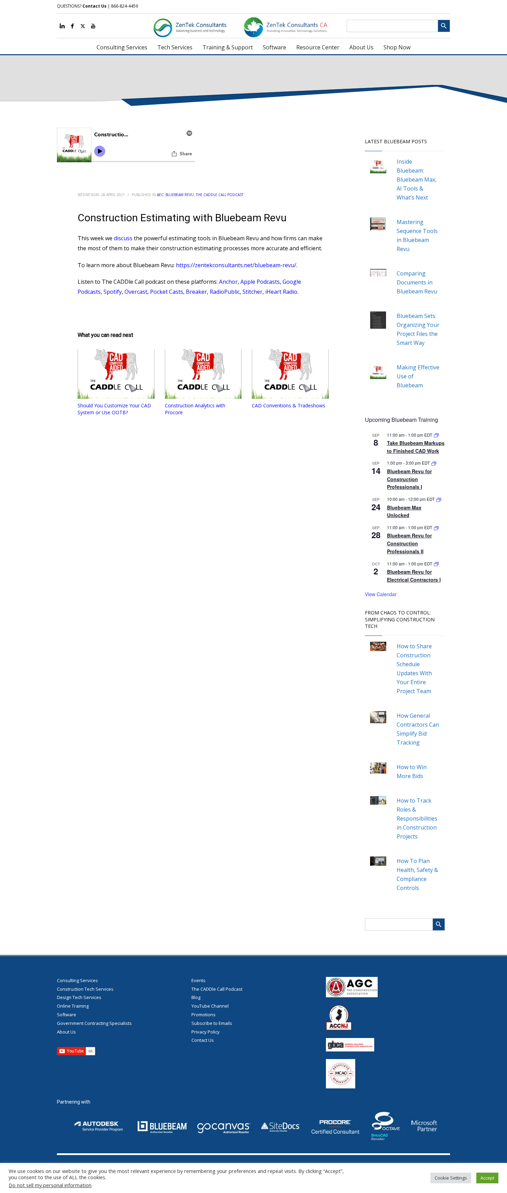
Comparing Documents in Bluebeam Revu (417, 282)
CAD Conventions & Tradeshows (288, 405)
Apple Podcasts (260, 281)
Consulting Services (77, 980)
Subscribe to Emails (211, 1023)
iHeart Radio (281, 291)
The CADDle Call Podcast (219, 194)
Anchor (228, 281)
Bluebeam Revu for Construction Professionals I (409, 479)
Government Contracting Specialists (94, 1023)
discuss (123, 238)
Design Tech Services (79, 997)
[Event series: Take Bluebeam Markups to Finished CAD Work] (436, 435)
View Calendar (381, 594)
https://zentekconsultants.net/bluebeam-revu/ (236, 265)
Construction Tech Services (85, 989)
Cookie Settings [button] (451, 1178)
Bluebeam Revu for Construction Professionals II (409, 543)
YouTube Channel (210, 1006)
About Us (66, 1032)
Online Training (73, 1006)
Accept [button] (487, 1178)
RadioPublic (225, 291)
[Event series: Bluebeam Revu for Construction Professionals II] (436, 527)
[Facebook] (72, 26)
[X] (83, 26)
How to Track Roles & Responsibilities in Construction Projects (417, 818)
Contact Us (94, 6)
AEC (160, 194)
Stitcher (252, 291)
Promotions (203, 1014)
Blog (195, 997)
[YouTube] (93, 26)
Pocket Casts (166, 291)
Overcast (136, 291)
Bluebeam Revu (180, 194)
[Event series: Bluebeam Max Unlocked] (438, 499)
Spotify (112, 291)
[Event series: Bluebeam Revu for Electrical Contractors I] (436, 563)
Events (198, 980)
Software (66, 1014)
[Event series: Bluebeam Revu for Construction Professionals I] (433, 463)
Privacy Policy (205, 1032)
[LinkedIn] (62, 26)
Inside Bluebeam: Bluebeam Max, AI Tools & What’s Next (417, 179)
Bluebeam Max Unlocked (404, 511)
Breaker (196, 291)
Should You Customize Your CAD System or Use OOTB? (114, 409)
